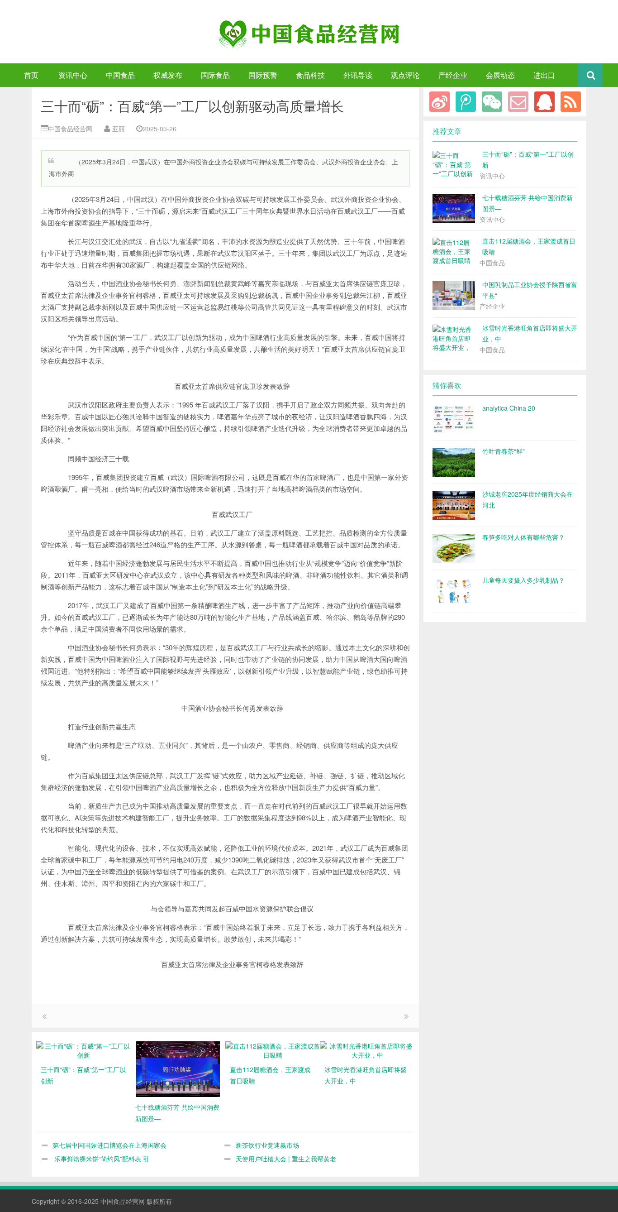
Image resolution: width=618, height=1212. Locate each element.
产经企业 (452, 75)
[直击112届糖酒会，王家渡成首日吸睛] (272, 1049)
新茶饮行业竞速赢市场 (267, 1145)
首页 (31, 75)
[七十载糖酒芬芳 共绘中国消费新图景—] (178, 1068)
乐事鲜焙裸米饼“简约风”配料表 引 (100, 1158)
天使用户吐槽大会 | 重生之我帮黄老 (286, 1158)
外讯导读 (357, 75)
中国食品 (120, 75)
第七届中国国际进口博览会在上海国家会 (109, 1145)
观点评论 (405, 75)
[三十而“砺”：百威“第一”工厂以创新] (83, 1049)
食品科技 (310, 75)
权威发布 (167, 75)
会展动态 (500, 75)
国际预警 (262, 75)
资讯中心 (72, 75)
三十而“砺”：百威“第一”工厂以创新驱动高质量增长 (192, 105)
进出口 (544, 75)
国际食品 (215, 75)
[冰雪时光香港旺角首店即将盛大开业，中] (367, 1049)
